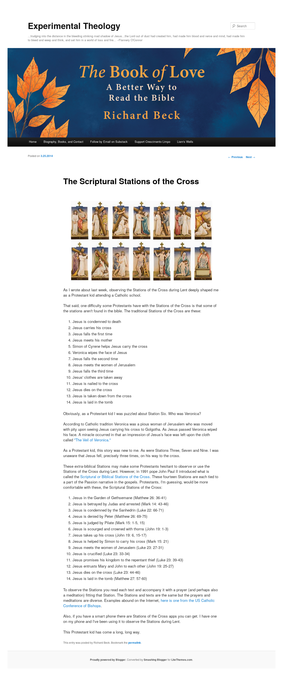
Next (250, 157)
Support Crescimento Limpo (152, 141)
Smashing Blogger (155, 660)
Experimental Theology (74, 25)
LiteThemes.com (181, 660)
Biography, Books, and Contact (63, 141)
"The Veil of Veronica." (92, 439)
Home (32, 141)
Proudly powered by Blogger (108, 660)
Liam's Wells (185, 141)
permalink (134, 643)
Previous (235, 157)
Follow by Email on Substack (109, 141)
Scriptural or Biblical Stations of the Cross (115, 476)
